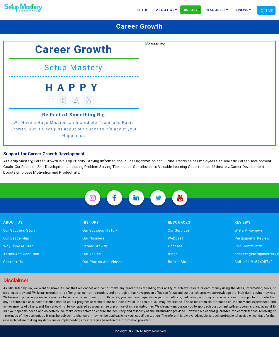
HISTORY (190, 9)
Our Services (179, 230)
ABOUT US (165, 9)
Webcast (175, 238)
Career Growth (94, 246)
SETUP (142, 10)
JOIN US (266, 10)
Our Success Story (19, 230)
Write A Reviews (249, 230)
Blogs (173, 254)
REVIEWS (241, 9)
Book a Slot (178, 262)
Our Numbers (93, 238)
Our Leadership (16, 238)
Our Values (91, 254)
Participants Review (252, 238)
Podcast (175, 246)
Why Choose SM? (18, 246)
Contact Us (13, 262)
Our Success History (100, 230)
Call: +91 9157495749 (254, 262)
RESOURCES (216, 9)
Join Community (248, 246)
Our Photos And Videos (102, 262)
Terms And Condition (21, 254)
